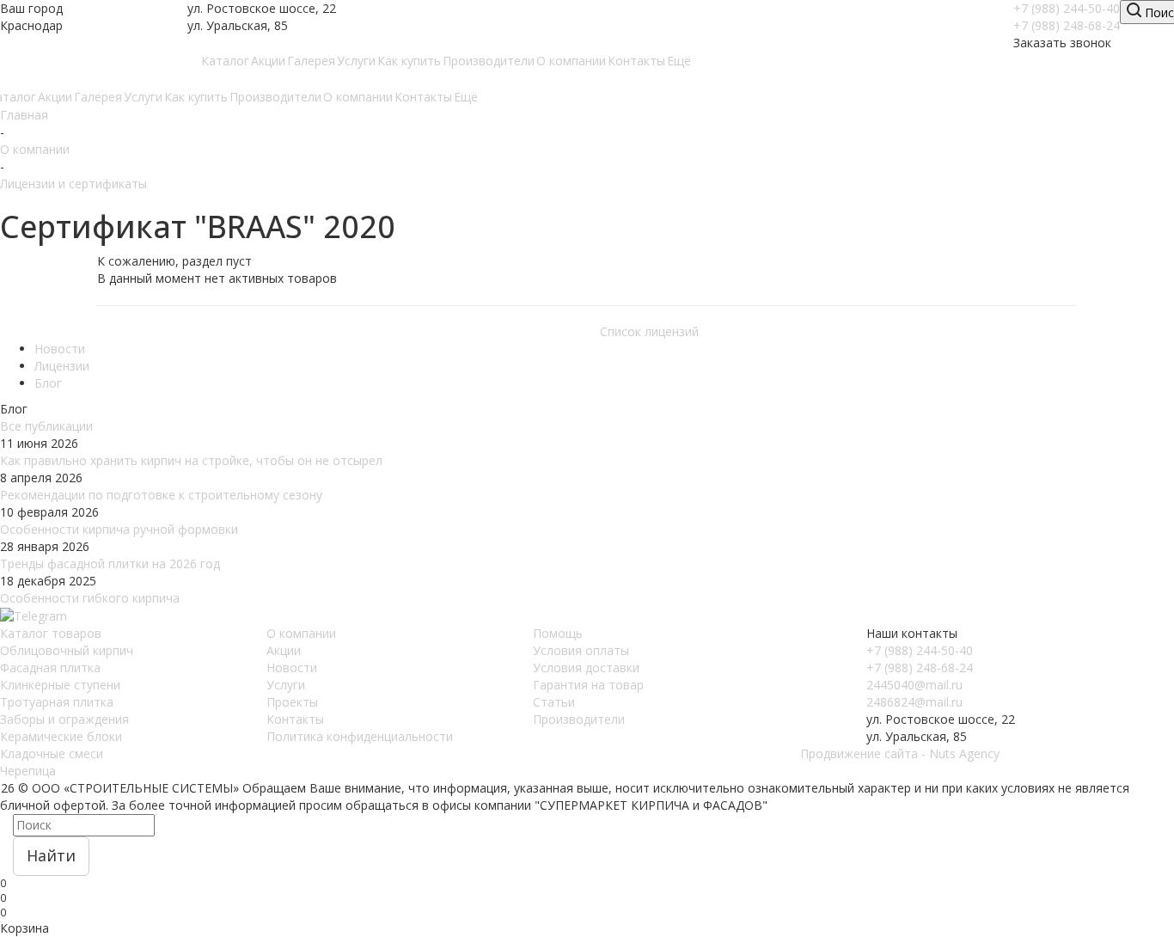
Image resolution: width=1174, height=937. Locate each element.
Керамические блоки (61, 736)
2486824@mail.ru (914, 702)
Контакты (295, 719)
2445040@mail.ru (914, 685)
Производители (579, 719)
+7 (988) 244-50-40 (1066, 8)
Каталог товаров (50, 633)
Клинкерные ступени (60, 685)
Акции (283, 650)
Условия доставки (586, 667)
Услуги (285, 685)
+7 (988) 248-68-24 (1066, 25)
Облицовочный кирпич (66, 650)
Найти (51, 855)
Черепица (28, 770)
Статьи (554, 702)
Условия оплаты (581, 650)
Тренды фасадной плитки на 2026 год (110, 563)
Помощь (558, 633)
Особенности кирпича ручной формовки (121, 529)
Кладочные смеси (51, 753)
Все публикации (46, 426)
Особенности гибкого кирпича (90, 598)
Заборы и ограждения (64, 719)
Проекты (292, 702)
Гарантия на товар (588, 685)
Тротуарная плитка (56, 702)
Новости (291, 667)
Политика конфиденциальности (359, 736)
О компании (301, 633)
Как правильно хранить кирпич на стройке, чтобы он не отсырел (191, 460)
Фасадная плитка (50, 667)
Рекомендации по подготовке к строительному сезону (161, 495)
